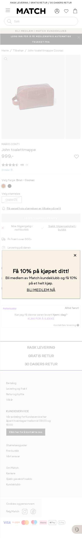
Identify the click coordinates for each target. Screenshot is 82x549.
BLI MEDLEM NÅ (41, 290)
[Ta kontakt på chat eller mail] (77, 529)
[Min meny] (57, 11)
